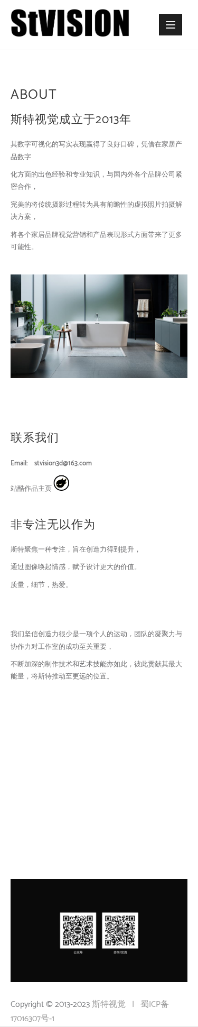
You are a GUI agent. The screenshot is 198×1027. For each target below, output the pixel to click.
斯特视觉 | (116, 1004)
